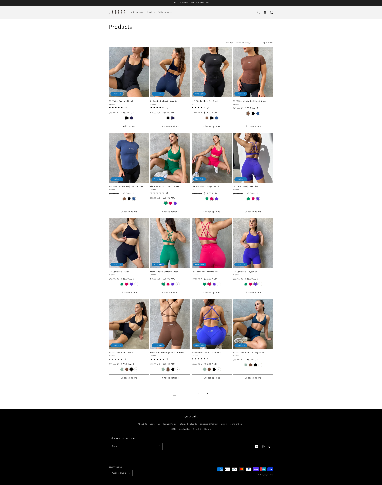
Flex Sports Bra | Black (119, 272)
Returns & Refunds (188, 424)
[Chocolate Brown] (127, 369)
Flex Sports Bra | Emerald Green (164, 272)
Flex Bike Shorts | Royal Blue (245, 186)
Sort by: (229, 42)
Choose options (170, 126)
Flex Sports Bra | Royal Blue (245, 272)
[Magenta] (170, 203)
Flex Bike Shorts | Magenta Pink (205, 186)
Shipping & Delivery (209, 424)
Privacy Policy (169, 424)
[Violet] (175, 203)
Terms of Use (235, 424)
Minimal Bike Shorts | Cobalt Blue (206, 352)
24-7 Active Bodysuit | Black (121, 101)
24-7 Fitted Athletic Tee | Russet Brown (249, 101)
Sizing (224, 424)
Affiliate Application (180, 429)
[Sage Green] (122, 369)
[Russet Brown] (207, 118)
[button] (150, 12)
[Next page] (207, 393)
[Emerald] (166, 203)
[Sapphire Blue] (216, 118)
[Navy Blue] (131, 118)
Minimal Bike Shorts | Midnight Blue (248, 352)
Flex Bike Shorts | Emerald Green (164, 186)
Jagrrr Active (268, 475)
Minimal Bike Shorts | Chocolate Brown (167, 352)
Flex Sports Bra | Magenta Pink (205, 272)
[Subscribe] (159, 446)
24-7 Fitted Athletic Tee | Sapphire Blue (126, 186)
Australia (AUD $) (119, 473)
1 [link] (174, 393)
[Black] (127, 118)
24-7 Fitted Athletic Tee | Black (205, 101)
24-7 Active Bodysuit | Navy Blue (164, 101)
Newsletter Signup (202, 429)
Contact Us (155, 424)
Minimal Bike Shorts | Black (121, 352)
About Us (142, 424)
